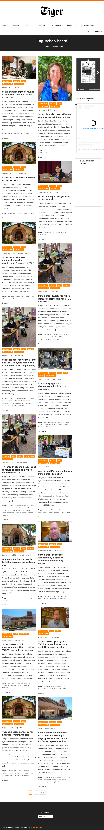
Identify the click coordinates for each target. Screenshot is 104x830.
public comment (58, 596)
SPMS (49, 339)
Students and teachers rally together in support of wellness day (19, 562)
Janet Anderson (13, 133)
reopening (47, 780)
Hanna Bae (18, 88)
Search (97, 32)
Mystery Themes (37, 828)
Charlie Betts (12, 771)
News (4, 26)
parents (61, 422)
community (47, 596)
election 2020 (48, 510)
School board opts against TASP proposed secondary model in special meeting (52, 644)
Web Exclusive (19, 84)
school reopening (18, 403)
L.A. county (26, 508)
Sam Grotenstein (25, 555)
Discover (5, 138)
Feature (29, 26)
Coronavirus (12, 296)
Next (42, 793)
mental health (12, 401)
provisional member (62, 150)
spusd (65, 232)
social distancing (8, 513)
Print (65, 373)
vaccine (11, 298)
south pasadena (54, 512)
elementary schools (50, 422)
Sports (16, 26)
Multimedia (56, 26)
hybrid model (25, 683)
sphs (45, 339)
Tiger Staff (55, 637)
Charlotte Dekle (21, 173)
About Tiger (89, 26)
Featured (16, 81)
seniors (4, 298)
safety (28, 401)
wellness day (62, 599)
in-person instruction (50, 337)
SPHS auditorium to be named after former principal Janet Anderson (18, 95)
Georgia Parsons (22, 463)
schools (28, 403)
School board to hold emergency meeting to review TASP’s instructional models (18, 647)
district (4, 773)
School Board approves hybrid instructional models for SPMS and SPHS (54, 299)
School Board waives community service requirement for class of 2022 (18, 260)
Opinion (42, 26)
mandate (20, 296)
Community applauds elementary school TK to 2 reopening (52, 386)
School (66, 285)
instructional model (44, 688)
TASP (64, 688)
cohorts (46, 335)
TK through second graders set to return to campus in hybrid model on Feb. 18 (19, 470)
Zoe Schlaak (19, 356)
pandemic (21, 401)
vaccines (5, 515)
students (14, 405)
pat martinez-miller (60, 510)
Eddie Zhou (59, 551)
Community (7, 81)
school (4, 685)
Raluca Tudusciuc (24, 253)
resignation (47, 232)
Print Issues (72, 26)
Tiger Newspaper (83, 149)
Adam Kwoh (57, 379)
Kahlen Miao (19, 640)
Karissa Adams (49, 150)
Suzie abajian (22, 213)
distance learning (56, 335)
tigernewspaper (96, 149)
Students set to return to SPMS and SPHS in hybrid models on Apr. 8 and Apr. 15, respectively (19, 363)
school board (24, 133)
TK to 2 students (51, 427)
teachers (56, 339)
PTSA (60, 337)
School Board (7, 84)
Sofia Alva (54, 292)
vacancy (31, 213)
